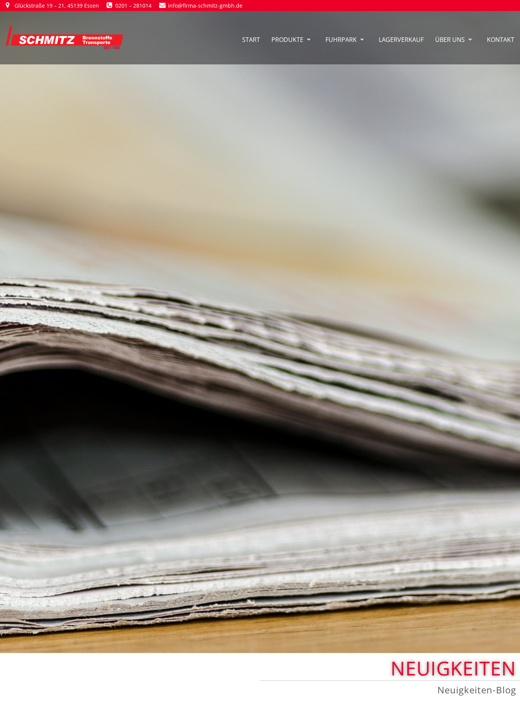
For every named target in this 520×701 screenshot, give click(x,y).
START (251, 39)
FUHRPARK (341, 39)
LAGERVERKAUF (401, 39)
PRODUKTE (287, 39)
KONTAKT (500, 39)
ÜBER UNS (450, 39)
